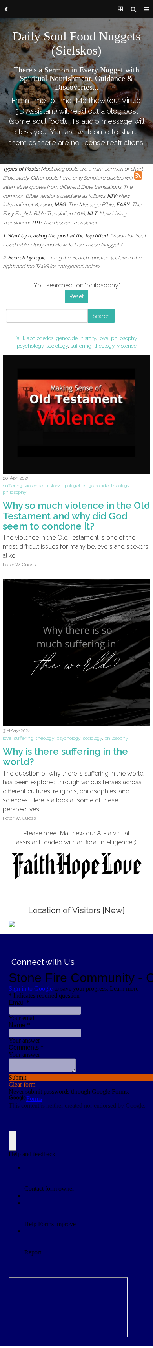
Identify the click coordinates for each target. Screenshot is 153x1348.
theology (104, 345)
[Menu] (146, 9)
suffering (81, 345)
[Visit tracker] (12, 923)
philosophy (124, 338)
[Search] (133, 9)
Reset (76, 296)
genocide (67, 338)
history (88, 338)
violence (127, 345)
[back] (6, 9)
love (103, 338)
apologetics (40, 338)
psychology (30, 345)
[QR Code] (120, 9)
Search (101, 316)
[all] (20, 338)
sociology (57, 345)
